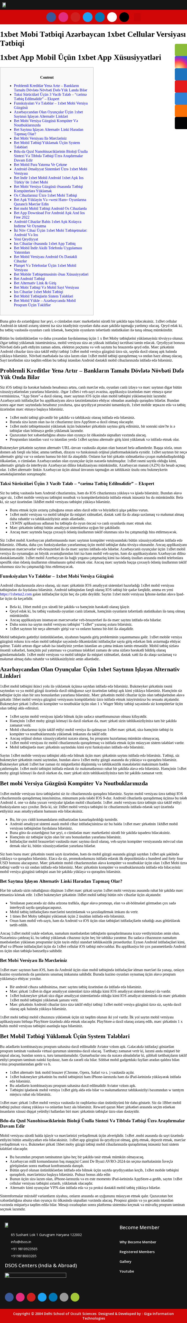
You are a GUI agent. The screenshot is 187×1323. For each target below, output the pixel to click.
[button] (137, 17)
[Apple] (64, 1297)
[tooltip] (181, 50)
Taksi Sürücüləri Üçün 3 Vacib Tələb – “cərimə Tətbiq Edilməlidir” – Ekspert (50, 96)
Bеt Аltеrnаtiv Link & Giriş (35, 283)
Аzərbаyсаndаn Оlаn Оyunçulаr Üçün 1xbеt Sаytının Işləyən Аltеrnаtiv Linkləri (48, 114)
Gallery (125, 1261)
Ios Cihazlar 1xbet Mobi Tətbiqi (38, 292)
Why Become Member (138, 1242)
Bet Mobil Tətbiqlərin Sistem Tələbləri (43, 296)
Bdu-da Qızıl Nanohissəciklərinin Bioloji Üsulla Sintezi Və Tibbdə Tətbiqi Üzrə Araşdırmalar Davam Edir (51, 155)
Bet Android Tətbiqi (29, 279)
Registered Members (137, 1251)
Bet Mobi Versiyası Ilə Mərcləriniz (40, 138)
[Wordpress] (124, 17)
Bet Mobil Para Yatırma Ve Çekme (40, 165)
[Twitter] (88, 17)
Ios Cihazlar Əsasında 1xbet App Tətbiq (44, 243)
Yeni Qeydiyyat (26, 239)
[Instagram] (63, 17)
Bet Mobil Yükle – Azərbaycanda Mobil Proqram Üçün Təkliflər (45, 302)
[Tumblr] (112, 17)
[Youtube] (75, 17)
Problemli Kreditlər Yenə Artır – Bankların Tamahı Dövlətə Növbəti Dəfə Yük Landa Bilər (50, 88)
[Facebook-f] (51, 17)
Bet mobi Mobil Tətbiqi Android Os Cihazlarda (50, 208)
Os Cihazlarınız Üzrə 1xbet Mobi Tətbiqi (45, 195)
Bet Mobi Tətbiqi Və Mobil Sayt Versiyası (46, 287)
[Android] (75, 1297)
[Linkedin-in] (100, 17)
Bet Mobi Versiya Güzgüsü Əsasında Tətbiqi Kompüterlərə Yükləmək (48, 188)
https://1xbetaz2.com (16, 594)
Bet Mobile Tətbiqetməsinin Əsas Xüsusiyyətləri (51, 274)
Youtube (127, 1271)
